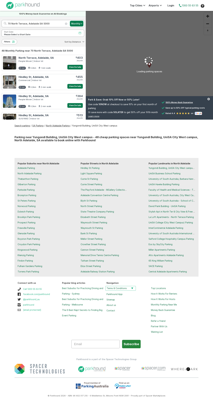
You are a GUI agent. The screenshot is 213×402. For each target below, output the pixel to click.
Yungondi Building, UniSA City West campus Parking (175, 168)
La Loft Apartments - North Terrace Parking (171, 217)
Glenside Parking (26, 233)
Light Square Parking (91, 173)
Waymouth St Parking (92, 228)
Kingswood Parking (27, 249)
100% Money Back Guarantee (179, 102)
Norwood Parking (27, 206)
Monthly (75, 23)
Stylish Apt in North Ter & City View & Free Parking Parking (179, 211)
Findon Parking (25, 260)
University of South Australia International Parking (174, 233)
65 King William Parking (160, 260)
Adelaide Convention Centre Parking (99, 195)
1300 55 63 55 (190, 5)
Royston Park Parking (29, 239)
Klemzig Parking (26, 255)
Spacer (149, 396)
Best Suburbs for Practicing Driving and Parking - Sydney (82, 291)
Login (170, 5)
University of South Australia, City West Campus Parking (178, 195)
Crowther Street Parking (93, 244)
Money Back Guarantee (163, 310)
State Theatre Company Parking (97, 211)
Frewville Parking (26, 228)
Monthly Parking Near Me (164, 304)
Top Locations (158, 288)
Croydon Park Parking (29, 244)
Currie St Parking (89, 179)
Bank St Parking (89, 233)
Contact (110, 310)
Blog (153, 315)
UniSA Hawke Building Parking (164, 184)
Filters (7, 41)
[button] (74, 41)
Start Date (8, 32)
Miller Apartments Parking (162, 249)
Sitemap (110, 299)
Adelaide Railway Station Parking (98, 271)
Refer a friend (158, 321)
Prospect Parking (26, 222)
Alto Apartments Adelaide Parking (166, 255)
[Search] (4, 23)
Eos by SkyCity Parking (160, 244)
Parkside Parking (26, 189)
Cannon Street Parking (92, 249)
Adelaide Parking (26, 168)
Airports (154, 5)
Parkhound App (114, 294)
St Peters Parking (27, 200)
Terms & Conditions (117, 288)
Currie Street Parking (91, 184)
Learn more (93, 116)
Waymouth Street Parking (94, 222)
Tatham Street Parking (92, 260)
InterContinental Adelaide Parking (166, 228)
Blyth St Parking (89, 200)
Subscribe (131, 344)
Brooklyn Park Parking (29, 217)
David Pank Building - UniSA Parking (167, 206)
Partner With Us (159, 326)
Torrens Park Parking (28, 271)
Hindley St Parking (90, 168)
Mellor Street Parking (91, 239)
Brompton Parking (27, 195)
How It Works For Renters (164, 293)
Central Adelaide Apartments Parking (168, 271)
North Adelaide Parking (29, 173)
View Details (75, 67)
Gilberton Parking (26, 184)
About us (111, 305)
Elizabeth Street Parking (93, 217)
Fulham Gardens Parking (30, 266)
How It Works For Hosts (163, 299)
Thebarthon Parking (28, 179)
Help (202, 5)
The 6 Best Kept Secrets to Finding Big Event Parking (82, 313)
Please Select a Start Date (17, 34)
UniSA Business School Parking (164, 173)
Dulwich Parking (26, 211)
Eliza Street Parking (91, 266)
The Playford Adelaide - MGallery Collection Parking (107, 189)
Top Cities (136, 5)
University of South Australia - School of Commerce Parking (180, 200)
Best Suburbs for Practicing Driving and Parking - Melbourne (82, 302)
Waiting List (157, 332)
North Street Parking (91, 206)
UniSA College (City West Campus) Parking (171, 222)
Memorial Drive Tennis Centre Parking (100, 255)
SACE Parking (156, 266)
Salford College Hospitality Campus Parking (171, 239)
